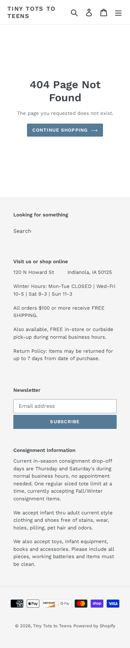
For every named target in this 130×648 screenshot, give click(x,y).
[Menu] (118, 12)
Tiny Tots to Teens (31, 12)
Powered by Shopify (94, 625)
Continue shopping (60, 130)
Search (22, 231)
